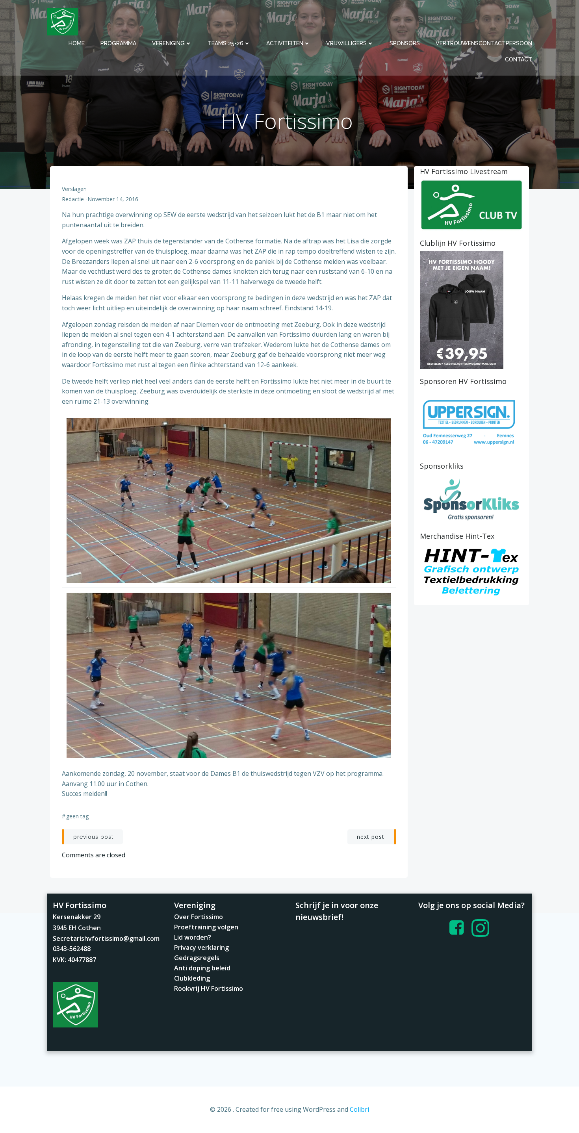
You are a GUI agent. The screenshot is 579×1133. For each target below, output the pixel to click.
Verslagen (74, 189)
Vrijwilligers (346, 43)
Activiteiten (284, 43)
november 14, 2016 (112, 199)
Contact (518, 59)
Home (77, 43)
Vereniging (168, 43)
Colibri (359, 1109)
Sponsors (405, 43)
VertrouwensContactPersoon (484, 43)
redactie (73, 199)
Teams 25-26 (225, 43)
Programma (118, 43)
